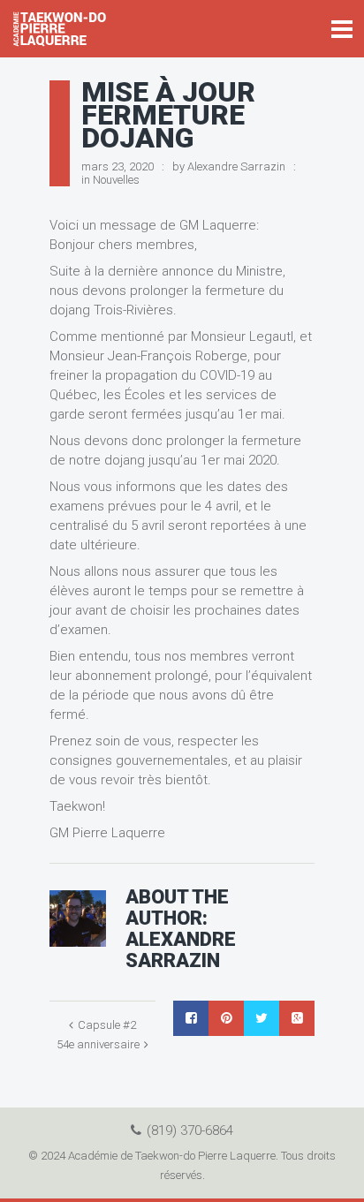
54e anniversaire (98, 1044)
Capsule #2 (107, 1025)
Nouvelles (116, 179)
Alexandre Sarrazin (236, 166)
